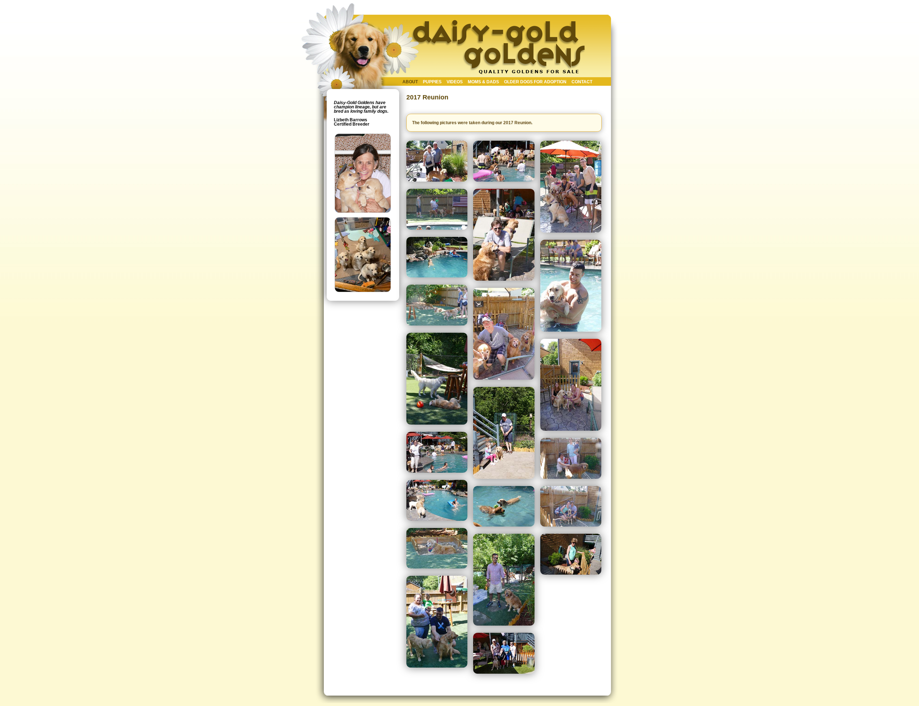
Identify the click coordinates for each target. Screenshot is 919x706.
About (410, 81)
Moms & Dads (483, 81)
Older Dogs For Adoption (535, 81)
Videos (455, 81)
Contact (582, 81)
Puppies (432, 81)
